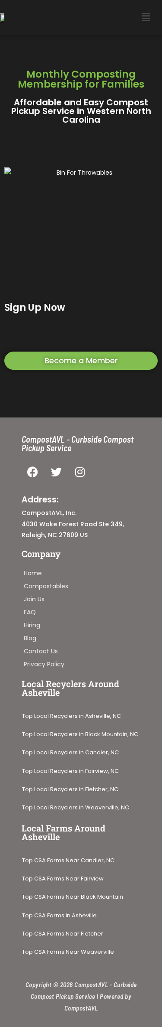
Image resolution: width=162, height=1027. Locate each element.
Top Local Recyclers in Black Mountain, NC (80, 734)
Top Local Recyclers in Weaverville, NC (75, 808)
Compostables (46, 586)
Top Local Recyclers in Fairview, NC (70, 771)
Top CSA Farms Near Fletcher (63, 934)
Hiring (32, 625)
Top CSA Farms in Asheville (59, 915)
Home (33, 573)
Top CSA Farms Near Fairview (63, 879)
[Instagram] (80, 472)
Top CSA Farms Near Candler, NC (68, 860)
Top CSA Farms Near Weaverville (68, 952)
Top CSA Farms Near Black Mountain (72, 897)
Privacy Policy (44, 664)
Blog (30, 638)
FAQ (30, 612)
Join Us (34, 599)
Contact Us (41, 651)
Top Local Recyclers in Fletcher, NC (70, 789)
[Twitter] (56, 472)
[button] (146, 17)
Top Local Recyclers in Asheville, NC (71, 716)
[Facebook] (32, 472)
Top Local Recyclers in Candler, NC (70, 752)
